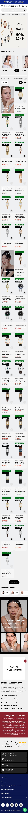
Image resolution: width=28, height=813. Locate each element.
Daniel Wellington (19, 105)
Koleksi (8, 14)
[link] (17, 58)
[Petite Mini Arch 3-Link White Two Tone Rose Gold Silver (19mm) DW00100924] (20, 149)
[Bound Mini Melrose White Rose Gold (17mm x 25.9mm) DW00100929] (20, 177)
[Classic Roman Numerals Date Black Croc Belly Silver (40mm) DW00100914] (7, 368)
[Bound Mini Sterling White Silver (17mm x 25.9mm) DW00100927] (20, 122)
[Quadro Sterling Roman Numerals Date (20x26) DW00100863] (7, 560)
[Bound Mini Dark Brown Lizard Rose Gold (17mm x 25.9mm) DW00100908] (7, 395)
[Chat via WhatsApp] (25, 810)
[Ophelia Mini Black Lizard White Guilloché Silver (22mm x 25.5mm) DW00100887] (20, 532)
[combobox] (14, 10)
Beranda (3, 14)
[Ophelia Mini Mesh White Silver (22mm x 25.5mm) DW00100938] (7, 231)
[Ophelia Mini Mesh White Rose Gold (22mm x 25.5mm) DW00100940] (7, 204)
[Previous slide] (9, 46)
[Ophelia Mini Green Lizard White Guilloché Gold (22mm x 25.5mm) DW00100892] (7, 122)
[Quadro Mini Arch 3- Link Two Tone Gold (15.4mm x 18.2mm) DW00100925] (7, 286)
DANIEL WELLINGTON (16, 14)
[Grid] (21, 82)
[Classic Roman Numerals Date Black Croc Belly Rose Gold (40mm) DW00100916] (7, 341)
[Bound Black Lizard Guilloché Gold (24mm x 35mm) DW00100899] (7, 478)
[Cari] (25, 10)
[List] (25, 82)
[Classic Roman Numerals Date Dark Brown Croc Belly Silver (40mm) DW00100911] (20, 368)
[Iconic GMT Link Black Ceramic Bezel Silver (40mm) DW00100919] (20, 313)
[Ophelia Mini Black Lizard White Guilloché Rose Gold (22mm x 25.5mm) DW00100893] (20, 231)
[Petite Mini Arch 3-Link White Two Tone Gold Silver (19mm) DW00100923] (7, 177)
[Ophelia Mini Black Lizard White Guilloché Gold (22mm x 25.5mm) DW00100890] (20, 505)
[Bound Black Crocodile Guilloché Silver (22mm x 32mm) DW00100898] (20, 478)
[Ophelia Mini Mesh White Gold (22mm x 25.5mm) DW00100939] (20, 204)
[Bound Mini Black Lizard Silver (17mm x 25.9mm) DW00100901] (7, 450)
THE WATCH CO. (8, 810)
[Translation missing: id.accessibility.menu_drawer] (2, 6)
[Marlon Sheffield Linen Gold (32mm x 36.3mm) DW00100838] (20, 94)
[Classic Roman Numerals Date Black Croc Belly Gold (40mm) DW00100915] (20, 341)
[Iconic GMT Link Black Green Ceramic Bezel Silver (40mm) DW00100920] (7, 313)
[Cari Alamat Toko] (20, 6)
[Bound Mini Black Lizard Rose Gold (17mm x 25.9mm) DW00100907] (20, 395)
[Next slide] (18, 46)
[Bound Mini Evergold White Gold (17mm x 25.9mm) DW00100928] (7, 149)
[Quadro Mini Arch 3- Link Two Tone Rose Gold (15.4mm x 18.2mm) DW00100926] (20, 259)
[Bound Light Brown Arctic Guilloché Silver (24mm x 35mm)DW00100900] (20, 450)
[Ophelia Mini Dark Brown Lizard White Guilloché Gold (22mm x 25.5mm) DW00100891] (7, 505)
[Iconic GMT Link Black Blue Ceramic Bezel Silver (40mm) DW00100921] (20, 286)
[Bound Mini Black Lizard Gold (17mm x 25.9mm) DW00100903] (20, 423)
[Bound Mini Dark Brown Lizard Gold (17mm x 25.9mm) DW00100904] (7, 423)
